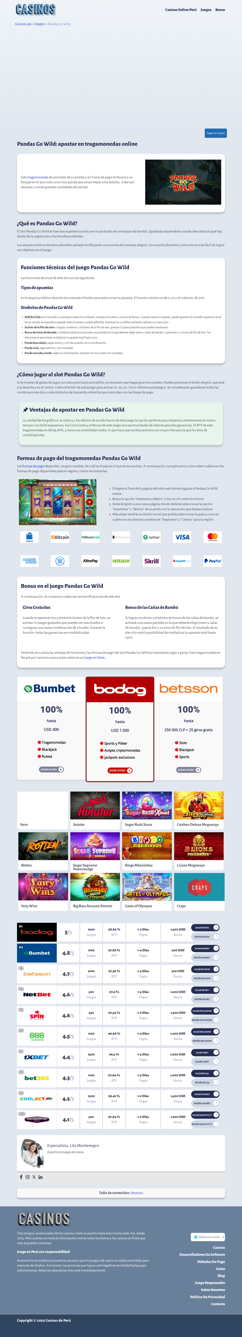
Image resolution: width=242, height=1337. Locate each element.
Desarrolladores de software (202, 1255)
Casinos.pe (23, 24)
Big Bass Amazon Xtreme (92, 906)
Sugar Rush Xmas (138, 825)
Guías (220, 1269)
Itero (24, 825)
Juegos (206, 10)
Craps (181, 906)
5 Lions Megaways (191, 865)
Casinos (219, 1248)
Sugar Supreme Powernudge (85, 867)
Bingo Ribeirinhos (139, 865)
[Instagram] (27, 1177)
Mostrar (137, 1193)
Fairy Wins (29, 906)
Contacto (218, 1304)
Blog (221, 1276)
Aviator (79, 825)
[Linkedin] (40, 1177)
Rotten (26, 865)
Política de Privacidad (207, 1297)
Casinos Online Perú (181, 10)
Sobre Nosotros (213, 1290)
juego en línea (94, 657)
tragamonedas (37, 177)
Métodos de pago (211, 1262)
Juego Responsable (210, 1283)
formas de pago (33, 466)
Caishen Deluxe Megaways (198, 825)
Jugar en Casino (216, 133)
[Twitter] (34, 1177)
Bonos (220, 10)
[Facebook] (21, 1177)
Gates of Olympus (138, 906)
